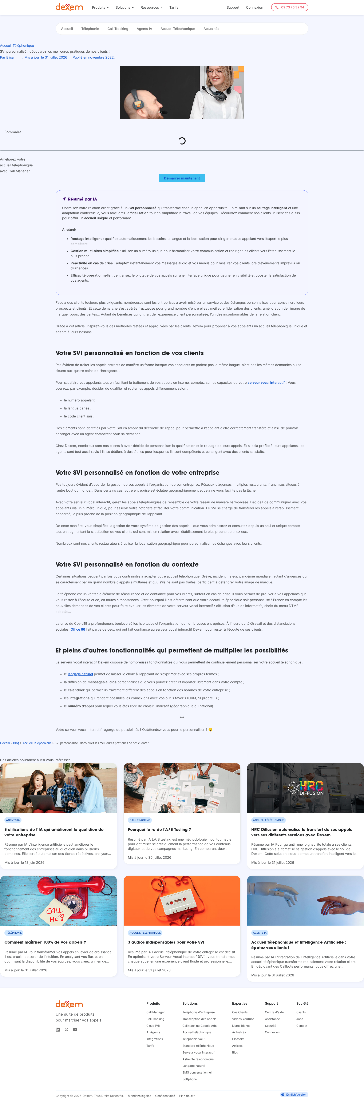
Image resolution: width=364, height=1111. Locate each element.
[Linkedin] (58, 1029)
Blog (16, 743)
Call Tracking (117, 29)
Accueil (67, 29)
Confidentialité (165, 1096)
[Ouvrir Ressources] (161, 7)
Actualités (211, 29)
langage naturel (80, 674)
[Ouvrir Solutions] (133, 7)
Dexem (5, 743)
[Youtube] (75, 1029)
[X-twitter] (66, 1029)
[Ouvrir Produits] (108, 7)
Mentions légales (139, 1096)
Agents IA (144, 29)
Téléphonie (90, 29)
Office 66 (78, 629)
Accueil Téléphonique (178, 29)
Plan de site (187, 1096)
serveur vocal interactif (267, 382)
